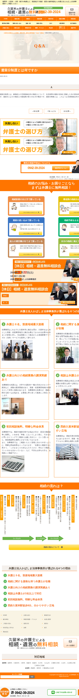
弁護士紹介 (27, 615)
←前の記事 (35, 111)
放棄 (25, 627)
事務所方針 (47, 615)
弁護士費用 (47, 619)
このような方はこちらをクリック (30, 212)
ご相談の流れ (7, 623)
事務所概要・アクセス (30, 619)
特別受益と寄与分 (8, 627)
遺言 (45, 627)
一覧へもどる (51, 111)
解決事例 (5, 619)
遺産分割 (26, 623)
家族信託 (5, 632)
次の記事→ (67, 111)
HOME (5, 615)
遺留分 (46, 623)
